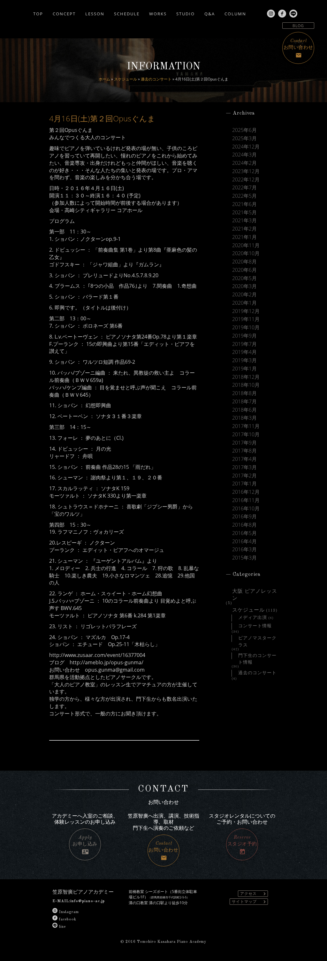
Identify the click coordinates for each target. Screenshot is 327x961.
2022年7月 (244, 187)
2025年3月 (244, 138)
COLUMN (235, 13)
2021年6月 (244, 204)
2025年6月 (244, 130)
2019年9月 (244, 335)
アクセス (254, 894)
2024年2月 (244, 163)
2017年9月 (244, 442)
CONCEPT (64, 13)
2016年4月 (244, 541)
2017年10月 (246, 434)
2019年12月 (246, 311)
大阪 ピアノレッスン (254, 592)
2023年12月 (246, 171)
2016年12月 (246, 492)
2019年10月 (246, 327)
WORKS (158, 13)
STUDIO (185, 13)
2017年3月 (244, 467)
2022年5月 (244, 196)
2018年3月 (244, 418)
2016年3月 (244, 549)
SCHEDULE (127, 13)
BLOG (298, 25)
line (62, 927)
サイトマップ (250, 902)
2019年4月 (244, 352)
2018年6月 (244, 410)
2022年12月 (246, 179)
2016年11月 (246, 500)
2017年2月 (244, 475)
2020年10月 (246, 253)
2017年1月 (244, 483)
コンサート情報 (255, 626)
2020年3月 (244, 286)
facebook (67, 919)
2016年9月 (244, 516)
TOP (38, 13)
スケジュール (125, 79)
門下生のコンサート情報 (257, 656)
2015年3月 (244, 557)
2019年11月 (246, 319)
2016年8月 (244, 525)
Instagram (69, 912)
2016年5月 (244, 533)
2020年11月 (246, 245)
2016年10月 (246, 508)
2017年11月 (246, 426)
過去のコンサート (156, 79)
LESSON (94, 13)
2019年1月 (244, 368)
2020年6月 (244, 270)
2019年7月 (244, 344)
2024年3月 (244, 154)
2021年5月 (244, 212)
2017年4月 (244, 459)
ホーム (104, 79)
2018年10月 (246, 385)
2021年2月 (244, 228)
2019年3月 (244, 360)
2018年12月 (246, 377)
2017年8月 (244, 450)
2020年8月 (244, 261)
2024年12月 (246, 146)
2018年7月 (244, 401)
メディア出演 (252, 617)
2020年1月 (244, 303)
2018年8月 (244, 393)
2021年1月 (244, 237)
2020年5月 (244, 278)
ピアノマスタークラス (257, 639)
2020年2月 (244, 294)
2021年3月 (244, 220)
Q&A (209, 13)
